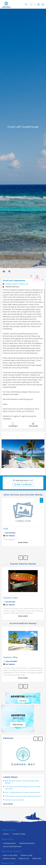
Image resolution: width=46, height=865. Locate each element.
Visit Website (10, 535)
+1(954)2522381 (33, 426)
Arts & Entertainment (12, 846)
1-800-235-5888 (11, 661)
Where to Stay (9, 858)
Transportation (9, 843)
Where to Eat (26, 855)
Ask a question (24, 484)
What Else (37, 858)
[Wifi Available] (43, 280)
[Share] (9, 271)
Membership (33, 4)
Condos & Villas (11, 284)
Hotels (6, 834)
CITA (5, 529)
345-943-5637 (10, 602)
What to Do (23, 284)
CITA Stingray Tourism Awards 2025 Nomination (23, 796)
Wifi (41, 501)
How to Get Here (10, 855)
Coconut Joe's (10, 598)
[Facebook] (31, 276)
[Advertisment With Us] (23, 698)
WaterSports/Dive (27, 843)
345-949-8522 (10, 533)
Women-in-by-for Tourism (14, 800)
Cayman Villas (10, 657)
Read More (23, 542)
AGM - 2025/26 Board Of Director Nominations (22, 792)
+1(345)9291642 (13, 426)
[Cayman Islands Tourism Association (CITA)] (6, 4)
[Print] (4, 271)
